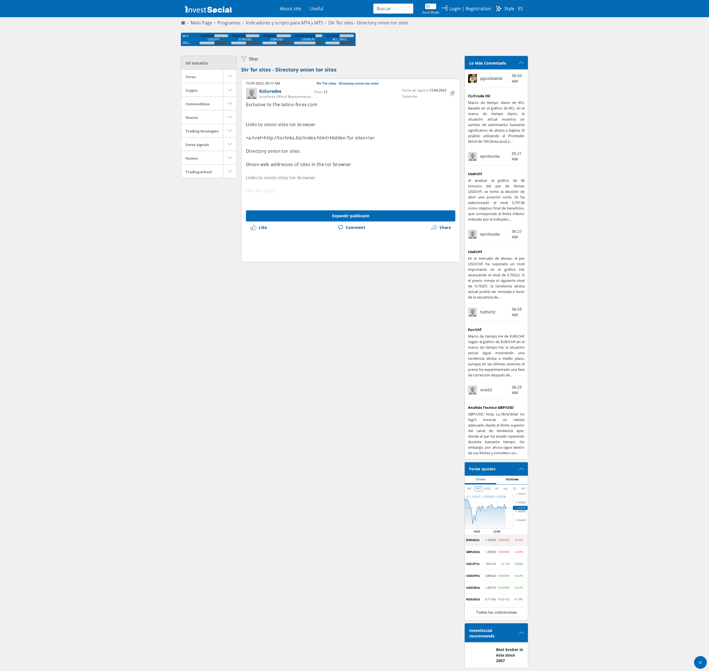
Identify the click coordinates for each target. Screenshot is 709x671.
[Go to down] (700, 662)
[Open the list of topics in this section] (230, 76)
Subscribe (409, 96)
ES (520, 9)
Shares (192, 117)
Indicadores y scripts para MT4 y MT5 (284, 23)
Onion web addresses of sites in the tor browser (298, 164)
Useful (316, 9)
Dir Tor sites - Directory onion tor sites (368, 23)
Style (509, 9)
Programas (229, 23)
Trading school (199, 171)
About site (290, 9)
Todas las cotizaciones (496, 612)
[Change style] (498, 9)
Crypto (191, 90)
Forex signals (197, 144)
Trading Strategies (202, 131)
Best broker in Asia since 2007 (509, 655)
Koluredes (270, 91)
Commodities (197, 103)
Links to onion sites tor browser (281, 124)
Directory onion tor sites (273, 151)
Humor (192, 158)
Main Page (201, 23)
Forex (191, 76)
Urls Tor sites (260, 191)
